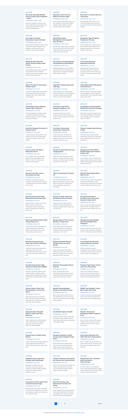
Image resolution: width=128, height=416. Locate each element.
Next (100, 403)
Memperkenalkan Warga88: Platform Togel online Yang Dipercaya (34, 313)
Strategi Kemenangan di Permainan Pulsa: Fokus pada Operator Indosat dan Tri (89, 198)
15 (64, 403)
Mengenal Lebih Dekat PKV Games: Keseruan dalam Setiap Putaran (36, 63)
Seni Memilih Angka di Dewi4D (62, 312)
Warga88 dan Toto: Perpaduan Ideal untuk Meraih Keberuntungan (90, 360)
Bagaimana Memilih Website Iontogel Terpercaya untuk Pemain (62, 243)
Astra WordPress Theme (78, 412)
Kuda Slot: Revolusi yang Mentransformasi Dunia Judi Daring (62, 383)
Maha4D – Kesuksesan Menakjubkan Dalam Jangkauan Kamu (90, 313)
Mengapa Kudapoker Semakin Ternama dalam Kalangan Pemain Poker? (63, 336)
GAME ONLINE (29, 12)
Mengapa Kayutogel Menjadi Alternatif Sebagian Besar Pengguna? (89, 221)
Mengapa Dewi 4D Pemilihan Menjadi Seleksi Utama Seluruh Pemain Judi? (90, 151)
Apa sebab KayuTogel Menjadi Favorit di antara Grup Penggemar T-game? (36, 16)
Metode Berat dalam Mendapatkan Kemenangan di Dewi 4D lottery (62, 39)
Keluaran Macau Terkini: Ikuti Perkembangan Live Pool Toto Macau (35, 290)
